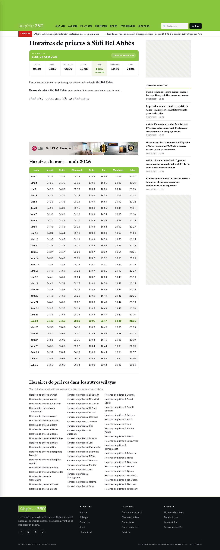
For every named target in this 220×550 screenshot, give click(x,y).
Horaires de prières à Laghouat (83, 451)
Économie (101, 26)
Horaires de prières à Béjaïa (43, 433)
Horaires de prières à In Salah (82, 438)
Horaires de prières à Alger (43, 416)
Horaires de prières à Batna (43, 424)
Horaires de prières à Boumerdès (46, 471)
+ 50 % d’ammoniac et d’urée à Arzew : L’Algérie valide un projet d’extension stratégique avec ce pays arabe (167, 128)
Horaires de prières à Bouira (43, 467)
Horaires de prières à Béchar (44, 429)
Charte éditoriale (130, 517)
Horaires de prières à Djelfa (43, 488)
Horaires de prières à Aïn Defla (45, 403)
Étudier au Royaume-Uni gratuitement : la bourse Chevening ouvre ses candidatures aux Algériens (168, 182)
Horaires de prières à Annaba (44, 420)
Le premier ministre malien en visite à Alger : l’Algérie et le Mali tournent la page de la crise (167, 110)
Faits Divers (128, 26)
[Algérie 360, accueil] (31, 26)
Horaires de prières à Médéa (81, 465)
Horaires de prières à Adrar (43, 399)
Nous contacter (130, 527)
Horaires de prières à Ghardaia (82, 416)
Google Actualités (173, 527)
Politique (86, 26)
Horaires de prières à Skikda (119, 436)
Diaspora (143, 26)
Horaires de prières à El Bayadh (83, 394)
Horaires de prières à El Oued (82, 408)
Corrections (128, 522)
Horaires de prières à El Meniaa (83, 403)
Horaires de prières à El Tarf (81, 412)
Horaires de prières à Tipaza (119, 471)
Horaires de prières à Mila (80, 469)
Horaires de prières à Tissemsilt (121, 475)
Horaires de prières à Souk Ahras (121, 440)
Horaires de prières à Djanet (43, 484)
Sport (114, 26)
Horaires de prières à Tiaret (119, 457)
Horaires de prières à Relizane (120, 415)
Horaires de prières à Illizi (80, 425)
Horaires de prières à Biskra (43, 442)
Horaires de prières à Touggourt (121, 488)
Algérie (72, 26)
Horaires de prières (174, 512)
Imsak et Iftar (170, 522)
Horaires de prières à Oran (80, 486)
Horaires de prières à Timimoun (121, 462)
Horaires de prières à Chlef (43, 394)
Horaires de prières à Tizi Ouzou (121, 479)
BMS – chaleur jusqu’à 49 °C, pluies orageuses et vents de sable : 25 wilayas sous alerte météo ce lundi (168, 164)
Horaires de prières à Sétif (118, 424)
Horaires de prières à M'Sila (81, 456)
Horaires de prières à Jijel (80, 442)
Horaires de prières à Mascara (82, 460)
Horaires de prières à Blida (42, 447)
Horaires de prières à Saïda (118, 419)
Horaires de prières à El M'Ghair (83, 399)
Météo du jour (171, 517)
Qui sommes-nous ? (132, 512)
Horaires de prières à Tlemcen (120, 484)
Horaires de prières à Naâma (81, 481)
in (42, 532)
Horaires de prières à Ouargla (120, 394)
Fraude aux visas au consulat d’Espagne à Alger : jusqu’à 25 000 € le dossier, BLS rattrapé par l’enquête (126, 34)
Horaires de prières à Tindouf (120, 466)
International (85, 532)
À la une (60, 26)
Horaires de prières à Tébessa (120, 453)
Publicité (126, 532)
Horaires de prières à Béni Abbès (46, 438)
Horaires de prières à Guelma (82, 421)
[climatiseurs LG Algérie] (84, 148)
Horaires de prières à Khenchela (83, 447)
